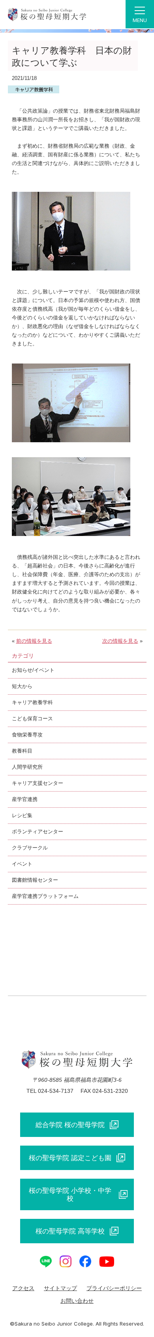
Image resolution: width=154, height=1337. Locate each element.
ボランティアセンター (37, 831)
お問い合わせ (77, 1301)
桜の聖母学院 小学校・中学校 (70, 1194)
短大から (22, 686)
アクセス (23, 1288)
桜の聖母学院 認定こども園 (70, 1157)
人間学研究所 (27, 767)
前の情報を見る (34, 641)
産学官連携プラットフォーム (45, 896)
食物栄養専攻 (27, 735)
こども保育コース (32, 718)
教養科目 (22, 751)
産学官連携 (25, 799)
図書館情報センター (35, 880)
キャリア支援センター (37, 783)
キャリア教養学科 (32, 702)
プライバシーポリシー (114, 1288)
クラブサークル (30, 848)
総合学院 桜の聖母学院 (70, 1124)
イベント (22, 864)
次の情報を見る (120, 641)
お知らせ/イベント (33, 670)
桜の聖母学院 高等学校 (70, 1231)
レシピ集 (22, 815)
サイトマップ (60, 1288)
